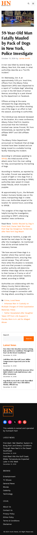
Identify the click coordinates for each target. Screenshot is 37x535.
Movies (6, 487)
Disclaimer (7, 524)
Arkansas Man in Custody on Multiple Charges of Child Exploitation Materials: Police (18, 307)
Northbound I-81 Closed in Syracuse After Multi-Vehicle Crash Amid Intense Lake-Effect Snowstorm (18, 372)
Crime (6, 300)
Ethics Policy (8, 517)
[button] (28, 3)
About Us (7, 507)
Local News (15, 300)
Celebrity (6, 490)
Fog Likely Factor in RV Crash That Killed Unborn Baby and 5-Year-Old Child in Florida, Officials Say (18, 383)
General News (9, 483)
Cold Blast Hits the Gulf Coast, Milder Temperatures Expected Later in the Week (16, 361)
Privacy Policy (8, 514)
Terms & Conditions (11, 521)
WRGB (4, 159)
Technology (8, 494)
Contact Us (7, 510)
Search (6, 335)
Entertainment (9, 477)
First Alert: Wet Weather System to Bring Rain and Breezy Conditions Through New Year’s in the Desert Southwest (18, 351)
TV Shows (7, 480)
